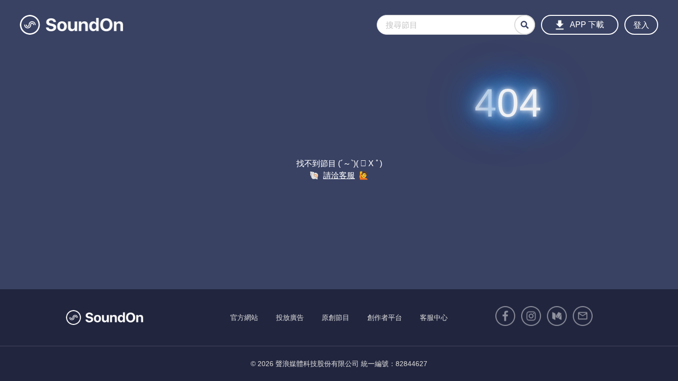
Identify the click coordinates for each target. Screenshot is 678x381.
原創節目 (335, 317)
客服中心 (434, 317)
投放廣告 (290, 317)
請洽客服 (339, 175)
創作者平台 (384, 317)
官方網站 (244, 317)
